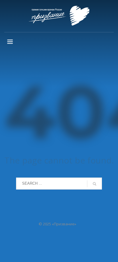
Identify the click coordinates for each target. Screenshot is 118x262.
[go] (94, 184)
